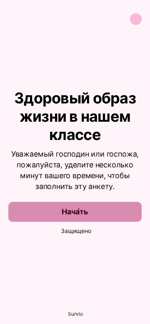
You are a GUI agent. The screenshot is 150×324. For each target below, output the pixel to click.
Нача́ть (75, 211)
